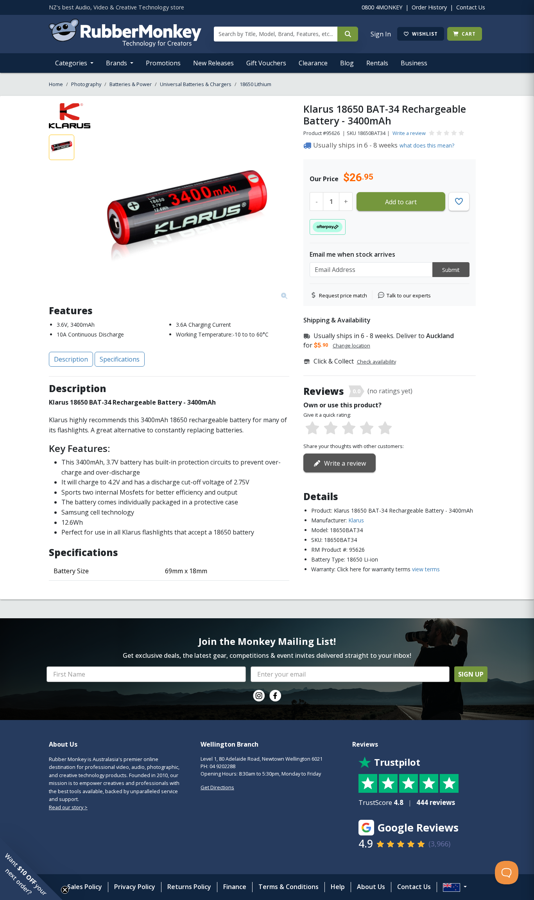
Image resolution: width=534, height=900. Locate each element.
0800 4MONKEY (382, 7)
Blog (347, 63)
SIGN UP (471, 674)
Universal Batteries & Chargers (195, 84)
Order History (429, 7)
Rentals (377, 63)
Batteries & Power (130, 84)
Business (414, 63)
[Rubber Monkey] (125, 44)
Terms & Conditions (288, 886)
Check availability (376, 361)
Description (71, 359)
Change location (351, 345)
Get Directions (217, 787)
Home (56, 84)
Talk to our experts (409, 295)
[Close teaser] (65, 890)
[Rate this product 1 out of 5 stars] (312, 428)
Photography (86, 84)
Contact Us (470, 7)
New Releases (213, 63)
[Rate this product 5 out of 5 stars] (385, 428)
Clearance (313, 63)
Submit (451, 270)
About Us (371, 886)
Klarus (356, 520)
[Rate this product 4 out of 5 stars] (367, 428)
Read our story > (68, 807)
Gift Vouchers (266, 63)
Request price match (343, 295)
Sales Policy (84, 886)
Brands (117, 63)
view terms (426, 569)
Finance (234, 886)
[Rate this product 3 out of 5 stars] (349, 428)
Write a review (409, 133)
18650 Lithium (255, 84)
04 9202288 (222, 766)
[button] (31, 868)
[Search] (347, 34)
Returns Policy (189, 886)
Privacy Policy (134, 886)
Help (338, 886)
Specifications (120, 359)
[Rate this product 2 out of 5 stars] (330, 428)
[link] (259, 696)
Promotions (163, 63)
